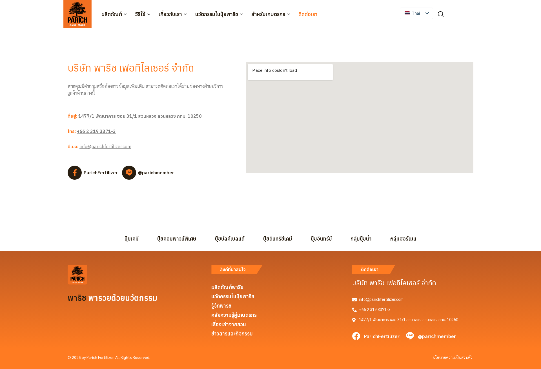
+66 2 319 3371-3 (96, 131)
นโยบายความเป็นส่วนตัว (453, 357)
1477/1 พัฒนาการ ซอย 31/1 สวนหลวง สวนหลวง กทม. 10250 (140, 116)
